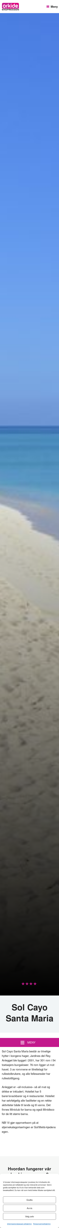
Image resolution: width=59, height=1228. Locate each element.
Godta (29, 1199)
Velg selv (29, 1216)
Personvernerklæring (42, 1223)
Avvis (29, 1208)
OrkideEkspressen (10, 6)
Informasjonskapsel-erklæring (19, 1223)
